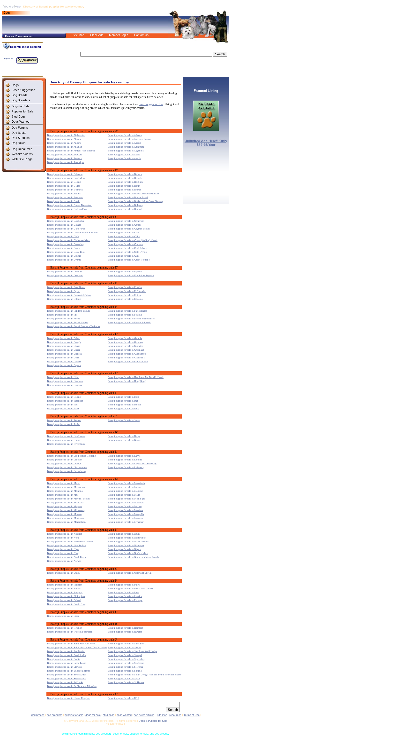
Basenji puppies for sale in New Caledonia (128, 541)
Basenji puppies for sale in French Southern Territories (73, 326)
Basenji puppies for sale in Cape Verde (66, 228)
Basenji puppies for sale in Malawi (125, 487)
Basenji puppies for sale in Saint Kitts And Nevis (71, 643)
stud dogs (108, 714)
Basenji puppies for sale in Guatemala (126, 357)
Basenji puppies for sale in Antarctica (126, 146)
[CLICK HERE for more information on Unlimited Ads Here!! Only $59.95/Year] (206, 129)
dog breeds (38, 714)
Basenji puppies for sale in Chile (63, 236)
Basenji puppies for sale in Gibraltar (125, 346)
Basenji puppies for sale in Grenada (64, 353)
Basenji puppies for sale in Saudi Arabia (66, 655)
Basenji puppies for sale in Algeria (64, 139)
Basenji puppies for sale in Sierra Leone (66, 663)
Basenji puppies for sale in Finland (125, 314)
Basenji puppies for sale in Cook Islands (127, 248)
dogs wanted (124, 714)
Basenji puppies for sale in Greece (63, 350)
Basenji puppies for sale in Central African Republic (72, 232)
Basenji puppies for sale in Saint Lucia (126, 643)
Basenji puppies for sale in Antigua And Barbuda (71, 150)
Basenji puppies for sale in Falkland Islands (68, 310)
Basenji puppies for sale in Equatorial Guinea (69, 295)
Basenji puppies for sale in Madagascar (66, 487)
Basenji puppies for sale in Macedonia (126, 483)
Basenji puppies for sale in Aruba (124, 154)
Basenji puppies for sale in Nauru (124, 533)
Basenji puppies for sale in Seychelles (126, 659)
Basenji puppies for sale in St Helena (126, 682)
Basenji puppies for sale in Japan (124, 420)
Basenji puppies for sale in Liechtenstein (67, 467)
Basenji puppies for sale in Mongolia (126, 514)
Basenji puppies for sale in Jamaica (64, 420)
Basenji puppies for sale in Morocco (125, 518)
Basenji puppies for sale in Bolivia (64, 193)
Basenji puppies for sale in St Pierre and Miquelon (72, 686)
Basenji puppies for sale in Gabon (63, 338)
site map (162, 714)
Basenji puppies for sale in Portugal (125, 600)
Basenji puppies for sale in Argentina (125, 150)
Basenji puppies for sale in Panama (64, 588)
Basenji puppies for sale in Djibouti (125, 271)
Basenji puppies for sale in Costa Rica (65, 252)
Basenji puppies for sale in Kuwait (124, 440)
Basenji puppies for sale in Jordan (63, 424)
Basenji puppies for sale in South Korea (66, 678)
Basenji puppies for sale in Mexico (125, 506)
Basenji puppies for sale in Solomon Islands (68, 670)
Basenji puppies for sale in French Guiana (67, 322)
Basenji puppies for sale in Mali (62, 494)
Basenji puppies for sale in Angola (124, 143)
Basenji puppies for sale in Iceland (64, 397)
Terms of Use (192, 714)
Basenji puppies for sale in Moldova (125, 510)
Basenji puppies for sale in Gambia (125, 338)
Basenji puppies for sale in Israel (63, 408)
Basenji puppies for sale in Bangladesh (66, 178)
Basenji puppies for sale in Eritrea (124, 295)
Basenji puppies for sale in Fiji (62, 314)
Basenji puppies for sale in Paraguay (64, 592)
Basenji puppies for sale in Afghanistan (66, 135)
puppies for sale (74, 714)
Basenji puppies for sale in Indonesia (65, 400)
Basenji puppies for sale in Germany (125, 342)
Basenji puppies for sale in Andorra (64, 143)
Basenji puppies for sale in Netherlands (127, 537)
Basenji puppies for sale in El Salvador (127, 291)
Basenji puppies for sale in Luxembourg (66, 471)
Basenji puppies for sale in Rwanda (125, 631)
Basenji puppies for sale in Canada (64, 224)
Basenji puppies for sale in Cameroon (126, 221)
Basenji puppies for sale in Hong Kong (127, 381)
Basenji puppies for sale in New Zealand (66, 545)
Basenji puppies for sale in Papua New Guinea (130, 588)
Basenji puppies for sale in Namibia (64, 533)
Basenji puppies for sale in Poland (64, 600)
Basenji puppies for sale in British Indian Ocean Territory (135, 201)
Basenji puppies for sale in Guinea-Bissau (128, 361)
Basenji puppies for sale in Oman (63, 572)
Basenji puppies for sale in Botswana (65, 197)
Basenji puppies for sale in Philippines (66, 596)
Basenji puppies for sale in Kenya (124, 436)
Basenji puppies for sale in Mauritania (65, 502)
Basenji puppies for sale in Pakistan (64, 584)
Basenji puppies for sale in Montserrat (65, 518)
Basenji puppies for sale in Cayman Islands (129, 228)
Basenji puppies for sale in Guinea (64, 361)
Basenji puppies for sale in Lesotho (125, 459)
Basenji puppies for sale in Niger (63, 549)
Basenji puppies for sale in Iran (123, 400)
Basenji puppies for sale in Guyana (64, 365)
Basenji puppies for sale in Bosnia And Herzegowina (133, 193)
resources (175, 714)
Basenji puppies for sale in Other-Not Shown (129, 572)
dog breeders (54, 714)
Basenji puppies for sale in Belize (63, 185)
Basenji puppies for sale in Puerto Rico (66, 604)
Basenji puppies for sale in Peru (123, 592)
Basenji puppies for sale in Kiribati (64, 440)
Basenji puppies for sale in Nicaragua (126, 545)
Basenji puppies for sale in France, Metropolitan (131, 318)
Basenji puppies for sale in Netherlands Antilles (70, 541)
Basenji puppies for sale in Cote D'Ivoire (127, 252)
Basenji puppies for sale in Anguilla (64, 146)
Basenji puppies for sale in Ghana (63, 346)
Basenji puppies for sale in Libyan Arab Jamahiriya (132, 463)
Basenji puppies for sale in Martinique (126, 498)
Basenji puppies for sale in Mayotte (64, 506)
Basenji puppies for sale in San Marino (66, 651)
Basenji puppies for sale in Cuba (123, 255)
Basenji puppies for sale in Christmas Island (68, 240)
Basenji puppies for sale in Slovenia (125, 667)
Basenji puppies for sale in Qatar (63, 616)
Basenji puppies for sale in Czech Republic (128, 259)
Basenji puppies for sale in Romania (125, 627)
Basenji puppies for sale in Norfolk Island (128, 553)
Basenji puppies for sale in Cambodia (65, 221)
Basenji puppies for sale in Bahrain (125, 174)
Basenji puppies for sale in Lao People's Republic (71, 455)
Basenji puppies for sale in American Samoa (129, 139)
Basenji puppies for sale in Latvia (124, 455)
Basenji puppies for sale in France (63, 318)
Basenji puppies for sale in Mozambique (66, 522)
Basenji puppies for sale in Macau (63, 483)
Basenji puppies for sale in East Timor (66, 287)
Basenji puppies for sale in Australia (64, 158)
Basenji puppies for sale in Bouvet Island (128, 197)
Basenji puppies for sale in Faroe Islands (127, 310)
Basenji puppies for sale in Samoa (124, 647)
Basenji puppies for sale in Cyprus (64, 259)
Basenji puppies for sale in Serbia (63, 659)
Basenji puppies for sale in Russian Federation (69, 631)
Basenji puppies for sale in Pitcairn (125, 596)
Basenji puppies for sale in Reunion (64, 627)
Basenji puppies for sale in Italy (123, 408)
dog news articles (144, 714)
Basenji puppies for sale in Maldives (125, 491)
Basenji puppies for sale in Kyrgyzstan (66, 444)
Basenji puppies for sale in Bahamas (64, 174)
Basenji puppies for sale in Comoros (125, 244)
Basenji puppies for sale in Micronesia (65, 510)
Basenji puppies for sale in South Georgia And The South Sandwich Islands (144, 674)
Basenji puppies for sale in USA (123, 698)
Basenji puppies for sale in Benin (124, 185)
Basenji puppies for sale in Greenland (126, 350)
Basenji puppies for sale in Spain (124, 678)
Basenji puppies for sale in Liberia (64, 463)
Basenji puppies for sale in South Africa (66, 674)
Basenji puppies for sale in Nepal (63, 537)
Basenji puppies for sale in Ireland (124, 404)
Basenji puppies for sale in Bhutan (124, 189)
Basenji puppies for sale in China (124, 236)
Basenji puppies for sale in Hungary (64, 385)
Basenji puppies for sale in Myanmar (125, 522)
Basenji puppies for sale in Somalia (125, 670)
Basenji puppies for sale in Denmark (64, 271)
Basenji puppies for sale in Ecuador (125, 287)
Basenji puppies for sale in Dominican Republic (131, 275)
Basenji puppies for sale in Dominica (65, 275)
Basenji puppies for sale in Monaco (64, 514)
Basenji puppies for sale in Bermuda (64, 189)
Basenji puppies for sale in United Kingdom (68, 698)
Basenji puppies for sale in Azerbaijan (65, 162)
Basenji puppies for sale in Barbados (125, 178)
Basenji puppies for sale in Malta (124, 494)
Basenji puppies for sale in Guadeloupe (127, 353)
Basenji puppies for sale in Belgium (125, 182)
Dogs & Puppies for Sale (153, 720)
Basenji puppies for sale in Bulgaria (125, 205)
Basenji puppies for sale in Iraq (62, 404)
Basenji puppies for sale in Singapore (126, 663)
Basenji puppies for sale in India (123, 397)
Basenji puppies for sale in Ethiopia (125, 299)
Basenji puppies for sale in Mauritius (126, 502)
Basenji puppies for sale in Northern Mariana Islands (133, 557)
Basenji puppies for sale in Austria (124, 158)
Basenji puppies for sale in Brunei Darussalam (69, 205)
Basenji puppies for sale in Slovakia (64, 667)
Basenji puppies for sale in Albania (125, 135)
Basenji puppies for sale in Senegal (125, 655)
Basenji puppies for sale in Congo (63, 248)
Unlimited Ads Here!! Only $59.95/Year (206, 143)
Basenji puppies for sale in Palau (124, 584)
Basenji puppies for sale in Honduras (65, 381)
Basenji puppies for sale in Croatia (64, 255)
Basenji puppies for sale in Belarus (64, 182)
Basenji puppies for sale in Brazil (63, 201)
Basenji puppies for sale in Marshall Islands (68, 498)
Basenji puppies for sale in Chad (123, 232)
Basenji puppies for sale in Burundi (125, 209)
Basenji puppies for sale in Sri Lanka (65, 682)
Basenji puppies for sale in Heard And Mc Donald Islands (136, 377)
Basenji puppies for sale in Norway (64, 561)
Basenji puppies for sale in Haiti (63, 377)
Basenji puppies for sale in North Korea (66, 557)
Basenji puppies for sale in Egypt (63, 291)
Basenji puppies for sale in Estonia (64, 299)
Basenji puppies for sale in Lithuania (125, 467)
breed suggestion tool (151, 104)
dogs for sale (93, 714)
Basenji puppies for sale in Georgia (64, 342)
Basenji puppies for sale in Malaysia (64, 491)
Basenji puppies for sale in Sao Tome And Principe (132, 651)
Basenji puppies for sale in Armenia (64, 154)
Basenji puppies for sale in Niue (62, 553)
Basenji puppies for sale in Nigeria (124, 549)
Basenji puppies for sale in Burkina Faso (67, 209)
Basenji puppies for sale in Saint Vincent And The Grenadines (77, 647)
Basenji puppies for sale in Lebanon (64, 459)
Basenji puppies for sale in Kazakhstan (66, 436)
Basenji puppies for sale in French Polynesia (129, 322)
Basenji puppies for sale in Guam (63, 357)
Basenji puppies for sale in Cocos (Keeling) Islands (132, 240)
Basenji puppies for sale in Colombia (65, 244)
